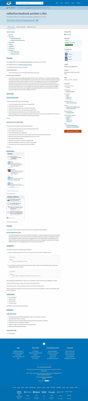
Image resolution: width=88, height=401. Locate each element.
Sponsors (67, 3)
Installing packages (17, 351)
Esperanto (72, 387)
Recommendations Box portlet (14, 232)
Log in (73, 3)
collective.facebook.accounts (25, 64)
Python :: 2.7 (69, 121)
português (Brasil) (32, 387)
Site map (44, 378)
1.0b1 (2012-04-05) (15, 54)
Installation (11, 46)
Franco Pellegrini (72, 66)
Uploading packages (17, 353)
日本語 (26, 387)
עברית (67, 387)
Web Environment (70, 91)
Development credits (52, 358)
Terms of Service (69, 351)
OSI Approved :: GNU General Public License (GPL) (73, 107)
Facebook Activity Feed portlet (17, 40)
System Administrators (71, 103)
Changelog (11, 50)
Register (78, 3)
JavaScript (68, 116)
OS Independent (70, 112)
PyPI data (67, 40)
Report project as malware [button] (73, 131)
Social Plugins (29, 62)
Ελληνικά (43, 387)
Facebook (23, 62)
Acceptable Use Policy (69, 358)
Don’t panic (11, 36)
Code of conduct (69, 355)
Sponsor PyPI (53, 356)
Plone (67, 95)
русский (63, 387)
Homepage (68, 34)
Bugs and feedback (52, 351)
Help (57, 3)
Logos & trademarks (35, 356)
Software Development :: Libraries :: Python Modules (72, 126)
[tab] (11, 27)
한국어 (76, 387)
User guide (17, 355)
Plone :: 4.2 (68, 98)
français (22, 387)
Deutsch (48, 387)
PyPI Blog (35, 351)
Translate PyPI (52, 355)
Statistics (35, 355)
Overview (11, 34)
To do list (11, 44)
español (18, 387)
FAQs (18, 358)
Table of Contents (11, 32)
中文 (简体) (53, 387)
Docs (61, 3)
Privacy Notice (69, 356)
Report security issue (70, 353)
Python (68, 118)
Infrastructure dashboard (35, 353)
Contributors (12, 48)
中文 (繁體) (58, 387)
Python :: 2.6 (69, 120)
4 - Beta (68, 87)
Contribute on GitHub (52, 353)
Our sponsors (35, 358)
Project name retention (17, 356)
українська (39, 387)
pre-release (27, 8)
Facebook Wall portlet (16, 38)
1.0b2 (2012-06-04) (15, 52)
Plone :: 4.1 (68, 97)
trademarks (56, 373)
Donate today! (44, 371)
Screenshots (11, 42)
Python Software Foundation (43, 374)
